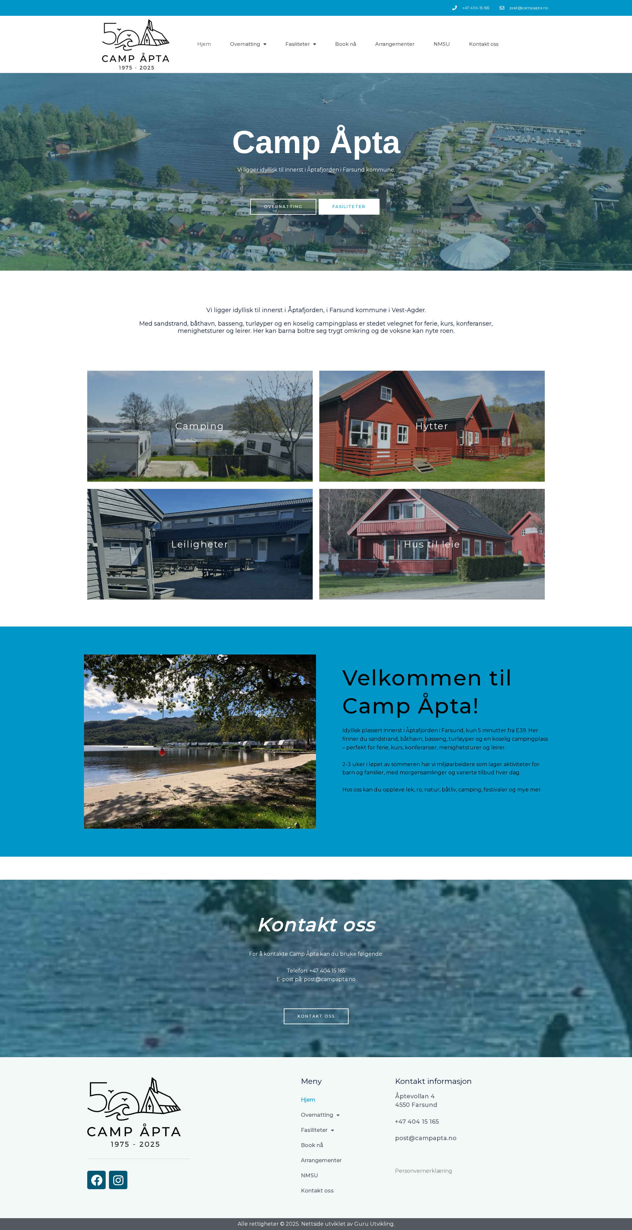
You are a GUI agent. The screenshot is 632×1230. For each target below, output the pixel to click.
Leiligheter (200, 544)
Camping (199, 426)
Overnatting (245, 44)
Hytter (432, 426)
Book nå (345, 44)
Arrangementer (394, 44)
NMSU (442, 44)
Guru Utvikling (374, 1224)
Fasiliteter (297, 44)
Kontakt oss (483, 44)
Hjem (204, 44)
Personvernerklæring (423, 1171)
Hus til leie (432, 544)
